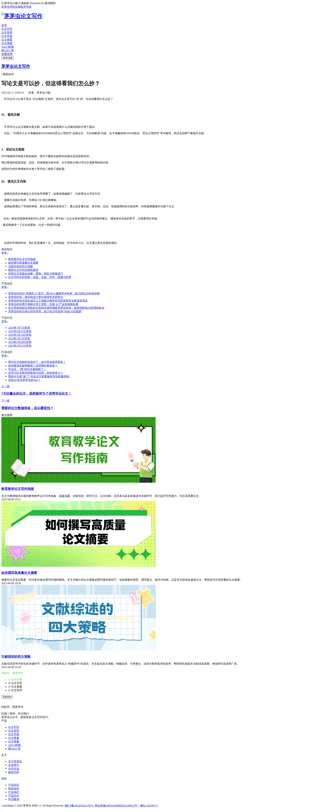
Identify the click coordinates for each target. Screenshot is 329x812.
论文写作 (6, 28)
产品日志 (13, 795)
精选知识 (13, 788)
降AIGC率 (7, 50)
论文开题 (6, 36)
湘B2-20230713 (148, 805)
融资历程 (13, 772)
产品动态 (13, 784)
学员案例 (13, 799)
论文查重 (6, 39)
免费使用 (6, 54)
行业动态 (13, 792)
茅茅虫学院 (8, 6)
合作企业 (13, 768)
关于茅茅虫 (15, 761)
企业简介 (13, 765)
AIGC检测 (7, 46)
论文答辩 (6, 32)
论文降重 (6, 43)
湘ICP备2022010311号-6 (78, 805)
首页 (4, 25)
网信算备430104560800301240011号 (116, 805)
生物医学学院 (23, 6)
